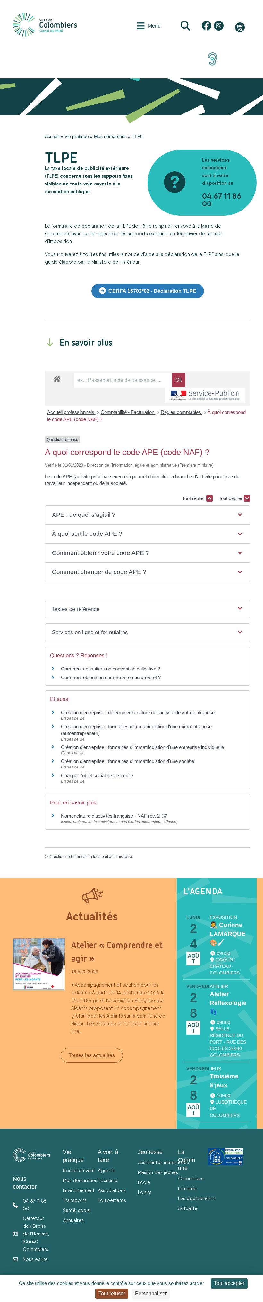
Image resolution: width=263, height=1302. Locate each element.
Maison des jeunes (158, 1172)
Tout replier (194, 498)
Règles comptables (181, 412)
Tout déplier (231, 498)
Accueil (52, 136)
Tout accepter (229, 1283)
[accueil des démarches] (57, 378)
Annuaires (73, 1220)
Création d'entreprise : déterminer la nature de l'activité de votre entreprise (138, 712)
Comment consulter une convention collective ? (110, 668)
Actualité (188, 1208)
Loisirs (144, 1192)
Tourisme (107, 1180)
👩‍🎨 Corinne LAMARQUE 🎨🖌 (228, 933)
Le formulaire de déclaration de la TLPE (88, 226)
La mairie (187, 1188)
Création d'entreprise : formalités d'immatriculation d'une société (127, 761)
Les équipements (197, 1198)
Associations (112, 1190)
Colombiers (190, 1178)
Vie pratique (76, 136)
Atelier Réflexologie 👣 (228, 1003)
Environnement (79, 1190)
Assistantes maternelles (163, 1162)
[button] (147, 515)
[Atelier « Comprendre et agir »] (39, 963)
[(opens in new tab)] (212, 58)
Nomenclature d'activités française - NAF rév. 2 (111, 816)
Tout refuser (111, 1293)
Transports (75, 1200)
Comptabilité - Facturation (128, 412)
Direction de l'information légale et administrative (91, 856)
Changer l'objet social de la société (97, 775)
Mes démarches (110, 136)
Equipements (112, 1200)
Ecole (144, 1182)
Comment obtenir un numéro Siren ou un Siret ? (111, 677)
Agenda (106, 1170)
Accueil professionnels (71, 412)
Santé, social (77, 1210)
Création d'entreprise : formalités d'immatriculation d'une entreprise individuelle (142, 747)
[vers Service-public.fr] (205, 395)
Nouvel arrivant (79, 1170)
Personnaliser (151, 1293)
